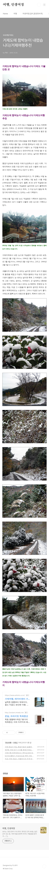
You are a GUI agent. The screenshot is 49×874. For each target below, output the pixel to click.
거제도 (15, 743)
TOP (44, 866)
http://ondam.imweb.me (14, 712)
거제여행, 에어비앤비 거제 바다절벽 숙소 (16, 699)
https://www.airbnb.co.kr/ (15, 695)
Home (5, 14)
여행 (15, 14)
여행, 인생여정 (13, 4)
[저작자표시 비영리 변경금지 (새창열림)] (29, 733)
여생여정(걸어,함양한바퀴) (33, 14)
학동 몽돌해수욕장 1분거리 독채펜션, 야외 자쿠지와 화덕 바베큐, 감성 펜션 (16, 720)
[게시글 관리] (12, 732)
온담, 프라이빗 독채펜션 (16, 716)
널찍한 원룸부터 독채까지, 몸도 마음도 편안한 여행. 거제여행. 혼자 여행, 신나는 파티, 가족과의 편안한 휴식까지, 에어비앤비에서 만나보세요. (17, 703)
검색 (39, 5)
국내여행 (8, 743)
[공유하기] (9, 732)
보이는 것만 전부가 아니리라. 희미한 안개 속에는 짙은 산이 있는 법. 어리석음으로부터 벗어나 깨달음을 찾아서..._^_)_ (19, 834)
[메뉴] (44, 4)
